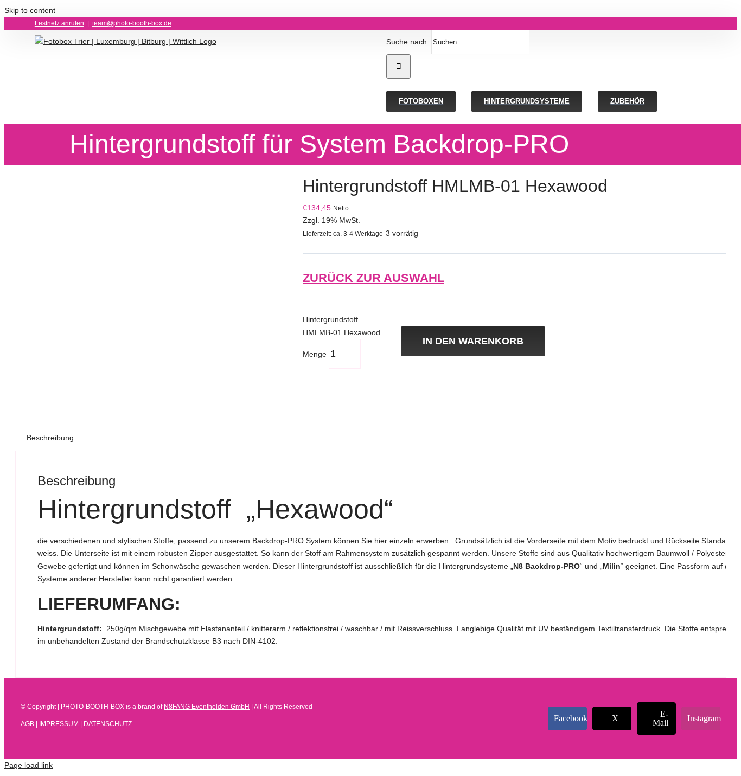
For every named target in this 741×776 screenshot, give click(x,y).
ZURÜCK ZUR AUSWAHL (373, 278)
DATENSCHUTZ (108, 724)
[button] (703, 101)
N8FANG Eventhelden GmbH (207, 706)
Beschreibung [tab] (50, 437)
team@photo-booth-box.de (131, 23)
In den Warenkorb (473, 341)
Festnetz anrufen (59, 23)
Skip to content (29, 10)
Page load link (28, 765)
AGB (28, 724)
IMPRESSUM (59, 724)
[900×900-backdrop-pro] (150, 208)
